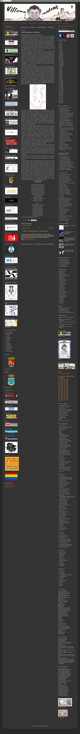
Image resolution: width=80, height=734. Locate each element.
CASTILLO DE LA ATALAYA (42, 23)
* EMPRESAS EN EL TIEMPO (64, 124)
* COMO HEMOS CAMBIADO (64, 120)
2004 (60, 72)
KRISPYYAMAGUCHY (63, 502)
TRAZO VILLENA (62, 527)
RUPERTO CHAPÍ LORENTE (32, 23)
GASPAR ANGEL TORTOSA (64, 494)
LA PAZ (7, 341)
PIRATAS (61, 557)
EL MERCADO (8, 337)
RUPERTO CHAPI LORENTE (64, 148)
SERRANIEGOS (62, 296)
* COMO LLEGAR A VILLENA (64, 174)
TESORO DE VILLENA (63, 218)
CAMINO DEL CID (62, 480)
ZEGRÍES (61, 301)
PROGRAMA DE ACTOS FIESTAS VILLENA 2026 (68, 251)
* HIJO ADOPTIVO (62, 130)
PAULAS (60, 207)
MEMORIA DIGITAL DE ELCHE (65, 545)
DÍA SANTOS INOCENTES (64, 147)
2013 (60, 84)
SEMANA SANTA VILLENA (64, 468)
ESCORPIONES (62, 281)
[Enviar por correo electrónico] (31, 220)
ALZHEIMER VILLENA (63, 428)
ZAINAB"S (61, 300)
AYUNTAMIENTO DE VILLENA (64, 405)
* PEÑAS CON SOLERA (63, 137)
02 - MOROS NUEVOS (63, 261)
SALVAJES (61, 293)
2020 (60, 94)
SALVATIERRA (62, 464)
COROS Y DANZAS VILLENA (64, 454)
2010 (60, 80)
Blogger (46, 725)
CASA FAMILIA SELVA (63, 176)
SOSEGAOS (61, 524)
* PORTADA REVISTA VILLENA (65, 165)
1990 (26, 220)
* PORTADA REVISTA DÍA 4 (64, 164)
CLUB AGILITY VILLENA (63, 443)
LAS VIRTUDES (9, 347)
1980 (60, 64)
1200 (60, 43)
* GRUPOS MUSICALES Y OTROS (65, 128)
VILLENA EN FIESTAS (63, 528)
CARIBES (61, 278)
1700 (60, 50)
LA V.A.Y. (61, 196)
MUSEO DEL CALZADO (63, 511)
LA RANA (61, 195)
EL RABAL (61, 457)
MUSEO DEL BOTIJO (63, 202)
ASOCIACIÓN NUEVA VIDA (64, 435)
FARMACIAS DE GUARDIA (64, 308)
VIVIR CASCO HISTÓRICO (64, 420)
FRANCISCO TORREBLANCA (64, 492)
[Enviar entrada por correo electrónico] (28, 220)
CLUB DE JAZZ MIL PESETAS (65, 483)
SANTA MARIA (62, 465)
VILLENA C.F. (61, 471)
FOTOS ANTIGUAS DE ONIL (64, 541)
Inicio (39, 228)
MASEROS (61, 563)
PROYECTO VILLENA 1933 (64, 518)
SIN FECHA (61, 150)
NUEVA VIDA (61, 460)
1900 (60, 53)
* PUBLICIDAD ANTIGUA (63, 139)
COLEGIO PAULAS (62, 449)
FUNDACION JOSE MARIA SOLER (65, 409)
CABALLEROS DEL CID (63, 275)
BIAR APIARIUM (62, 537)
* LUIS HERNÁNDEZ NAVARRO (65, 134)
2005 (60, 73)
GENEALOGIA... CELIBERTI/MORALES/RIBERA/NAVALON (67, 496)
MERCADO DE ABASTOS (64, 198)
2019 (60, 93)
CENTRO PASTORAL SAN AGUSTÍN (66, 182)
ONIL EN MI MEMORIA (63, 547)
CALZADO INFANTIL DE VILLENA (65, 479)
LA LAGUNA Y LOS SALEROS (64, 194)
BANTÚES (61, 272)
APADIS (60, 432)
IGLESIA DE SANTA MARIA (64, 189)
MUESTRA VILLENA (63, 413)
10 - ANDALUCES (62, 265)
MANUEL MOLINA (62, 507)
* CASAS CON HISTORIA (64, 117)
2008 (60, 77)
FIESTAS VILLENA (51, 23)
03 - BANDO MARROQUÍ (63, 262)
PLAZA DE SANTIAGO (63, 210)
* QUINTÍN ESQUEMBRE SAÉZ (65, 140)
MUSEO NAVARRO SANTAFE (64, 203)
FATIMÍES (61, 282)
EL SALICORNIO (62, 458)
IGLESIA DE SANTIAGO (63, 191)
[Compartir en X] (33, 220)
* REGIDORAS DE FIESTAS (64, 169)
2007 (60, 76)
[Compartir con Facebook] (34, 220)
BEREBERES (61, 556)
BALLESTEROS (62, 564)
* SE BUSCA (61, 141)
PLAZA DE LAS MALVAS (63, 209)
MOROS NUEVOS (62, 553)
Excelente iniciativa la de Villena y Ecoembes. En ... (65, 320)
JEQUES (60, 286)
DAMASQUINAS (62, 279)
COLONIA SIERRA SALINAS (64, 450)
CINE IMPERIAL (62, 184)
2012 (60, 83)
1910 (60, 54)
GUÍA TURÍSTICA (12, 23)
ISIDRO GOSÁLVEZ (63, 499)
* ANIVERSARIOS (62, 109)
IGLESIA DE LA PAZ (63, 188)
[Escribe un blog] (32, 220)
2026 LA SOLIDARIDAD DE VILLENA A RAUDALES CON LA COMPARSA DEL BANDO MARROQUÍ (69, 239)
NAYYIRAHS (61, 290)
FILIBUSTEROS (62, 283)
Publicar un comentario (27, 225)
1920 (60, 55)
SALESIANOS (61, 214)
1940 (60, 58)
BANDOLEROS (62, 271)
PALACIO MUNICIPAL (63, 206)
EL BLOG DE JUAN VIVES (64, 488)
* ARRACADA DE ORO (63, 111)
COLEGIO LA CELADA (63, 447)
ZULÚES (60, 303)
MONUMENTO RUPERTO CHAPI (65, 199)
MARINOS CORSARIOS (63, 560)
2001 (60, 68)
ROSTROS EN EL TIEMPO (64, 521)
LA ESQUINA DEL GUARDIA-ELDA (65, 544)
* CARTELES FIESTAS (63, 157)
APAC (60, 431)
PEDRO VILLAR (62, 517)
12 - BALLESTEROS (63, 266)
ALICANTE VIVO (62, 534)
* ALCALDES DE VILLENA (64, 107)
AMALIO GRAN (62, 476)
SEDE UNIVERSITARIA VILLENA (65, 467)
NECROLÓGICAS (62, 309)
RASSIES (61, 583)
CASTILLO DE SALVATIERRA (64, 180)
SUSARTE (61, 525)
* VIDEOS (61, 143)
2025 (60, 101)
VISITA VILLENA (23, 23)
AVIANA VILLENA (62, 438)
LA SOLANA (8, 343)
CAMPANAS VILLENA (63, 481)
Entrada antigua (51, 228)
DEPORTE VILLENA (63, 485)
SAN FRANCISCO (9, 351)
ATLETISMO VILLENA (63, 436)
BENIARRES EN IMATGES (64, 536)
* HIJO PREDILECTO (63, 132)
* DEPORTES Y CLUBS (63, 121)
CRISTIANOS (61, 565)
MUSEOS (18, 23)
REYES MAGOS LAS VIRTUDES (65, 461)
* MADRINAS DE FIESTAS (64, 161)
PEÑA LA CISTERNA (63, 580)
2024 (60, 100)
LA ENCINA (8, 340)
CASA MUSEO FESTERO (64, 177)
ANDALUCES (61, 561)
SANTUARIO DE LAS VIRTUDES (65, 216)
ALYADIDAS (61, 570)
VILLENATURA (62, 529)
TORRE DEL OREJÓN (63, 220)
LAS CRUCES (8, 344)
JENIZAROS (61, 285)
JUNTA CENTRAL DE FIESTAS (65, 411)
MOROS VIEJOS (62, 552)
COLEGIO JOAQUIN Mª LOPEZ (65, 446)
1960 (60, 61)
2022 (60, 97)
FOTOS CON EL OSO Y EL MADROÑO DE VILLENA (69, 245)
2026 (60, 102)
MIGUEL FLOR (62, 510)
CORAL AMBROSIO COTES (64, 453)
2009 (60, 79)
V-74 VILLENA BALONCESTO (64, 469)
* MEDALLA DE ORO (63, 136)
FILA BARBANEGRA (63, 576)
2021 (60, 95)
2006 (60, 75)
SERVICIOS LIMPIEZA (63, 310)
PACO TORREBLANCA (63, 514)
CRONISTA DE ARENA (63, 484)
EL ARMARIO (61, 487)
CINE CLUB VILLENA (63, 442)
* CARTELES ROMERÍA (63, 158)
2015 (60, 87)
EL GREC (8, 336)
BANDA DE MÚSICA (10, 333)
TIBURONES (61, 297)
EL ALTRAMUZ (62, 573)
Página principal (6, 23)
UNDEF (60, 419)
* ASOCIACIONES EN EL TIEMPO (65, 113)
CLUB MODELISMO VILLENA (64, 445)
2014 (60, 86)
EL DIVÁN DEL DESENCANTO (65, 490)
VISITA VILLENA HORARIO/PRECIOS (66, 312)
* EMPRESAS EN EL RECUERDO (65, 122)
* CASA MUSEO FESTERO (64, 160)
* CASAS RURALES (63, 118)
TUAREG (60, 299)
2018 (60, 91)
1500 (60, 47)
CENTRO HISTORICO (63, 181)
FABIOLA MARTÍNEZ (63, 491)
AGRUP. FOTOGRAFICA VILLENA (65, 427)
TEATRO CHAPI (62, 217)
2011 (60, 82)
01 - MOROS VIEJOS (63, 259)
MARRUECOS (61, 554)
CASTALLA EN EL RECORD (64, 538)
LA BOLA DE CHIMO (63, 503)
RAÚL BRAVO (61, 520)
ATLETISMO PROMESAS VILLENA (65, 477)
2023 (60, 98)
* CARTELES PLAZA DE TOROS (65, 116)
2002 (60, 69)
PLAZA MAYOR (62, 213)
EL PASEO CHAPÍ (62, 185)
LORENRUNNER (62, 506)
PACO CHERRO (62, 513)
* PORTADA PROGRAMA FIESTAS (65, 162)
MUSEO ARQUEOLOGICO (64, 200)
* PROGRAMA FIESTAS (63, 168)
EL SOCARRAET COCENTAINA (65, 540)
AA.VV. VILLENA (9, 332)
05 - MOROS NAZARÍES (63, 263)
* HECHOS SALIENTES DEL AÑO (65, 129)
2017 (60, 90)
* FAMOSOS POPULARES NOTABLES (66, 125)
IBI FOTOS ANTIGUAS (63, 542)
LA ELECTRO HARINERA (64, 192)
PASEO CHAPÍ (9, 348)
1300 (60, 44)
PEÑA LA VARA (62, 581)
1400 (60, 46)
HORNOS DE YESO (63, 187)
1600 (60, 48)
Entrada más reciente (25, 228)
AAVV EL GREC (62, 425)
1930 (60, 57)
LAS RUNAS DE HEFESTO (64, 504)
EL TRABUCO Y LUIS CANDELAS (65, 574)
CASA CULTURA (62, 408)
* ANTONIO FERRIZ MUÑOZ (64, 110)
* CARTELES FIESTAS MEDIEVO (65, 114)
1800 (60, 51)
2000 (60, 66)
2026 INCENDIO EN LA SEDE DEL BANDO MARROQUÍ (68, 232)
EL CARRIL (8, 334)
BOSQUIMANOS (62, 274)
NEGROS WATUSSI (63, 292)
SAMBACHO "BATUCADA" (64, 522)
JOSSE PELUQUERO (63, 500)
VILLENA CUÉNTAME (58, 23)
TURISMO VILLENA (62, 418)
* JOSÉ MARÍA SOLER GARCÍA (65, 133)
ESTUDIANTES (62, 558)
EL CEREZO (61, 456)
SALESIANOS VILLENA (63, 463)
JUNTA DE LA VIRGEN (63, 412)
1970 (60, 62)
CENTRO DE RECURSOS (64, 439)
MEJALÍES (61, 289)
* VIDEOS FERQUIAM (63, 144)
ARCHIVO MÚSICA (66, 23)
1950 (60, 59)
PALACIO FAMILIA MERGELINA (65, 205)
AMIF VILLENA (62, 429)
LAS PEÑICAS (8, 345)
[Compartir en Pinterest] (36, 220)
